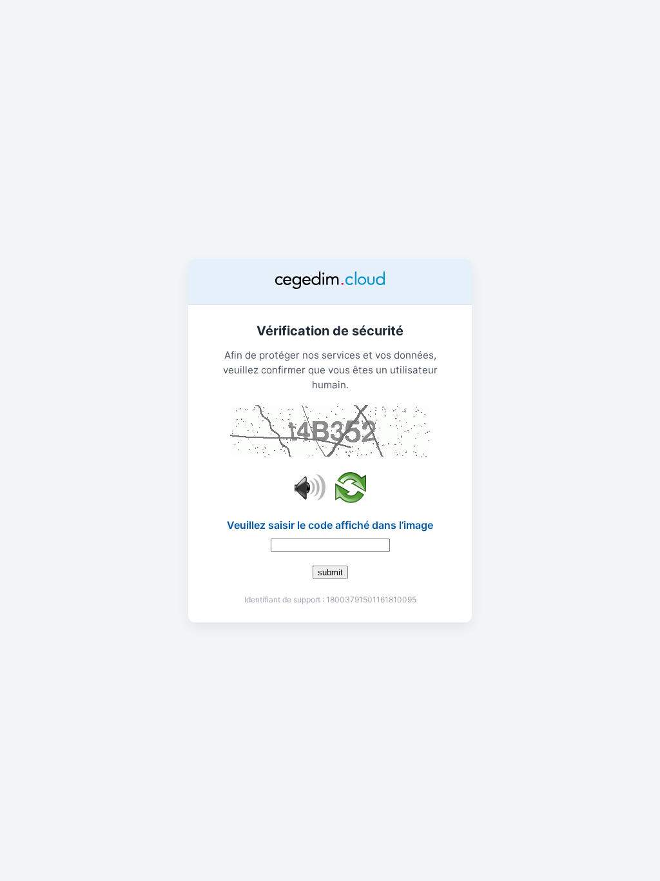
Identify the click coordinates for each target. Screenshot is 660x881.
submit (330, 572)
